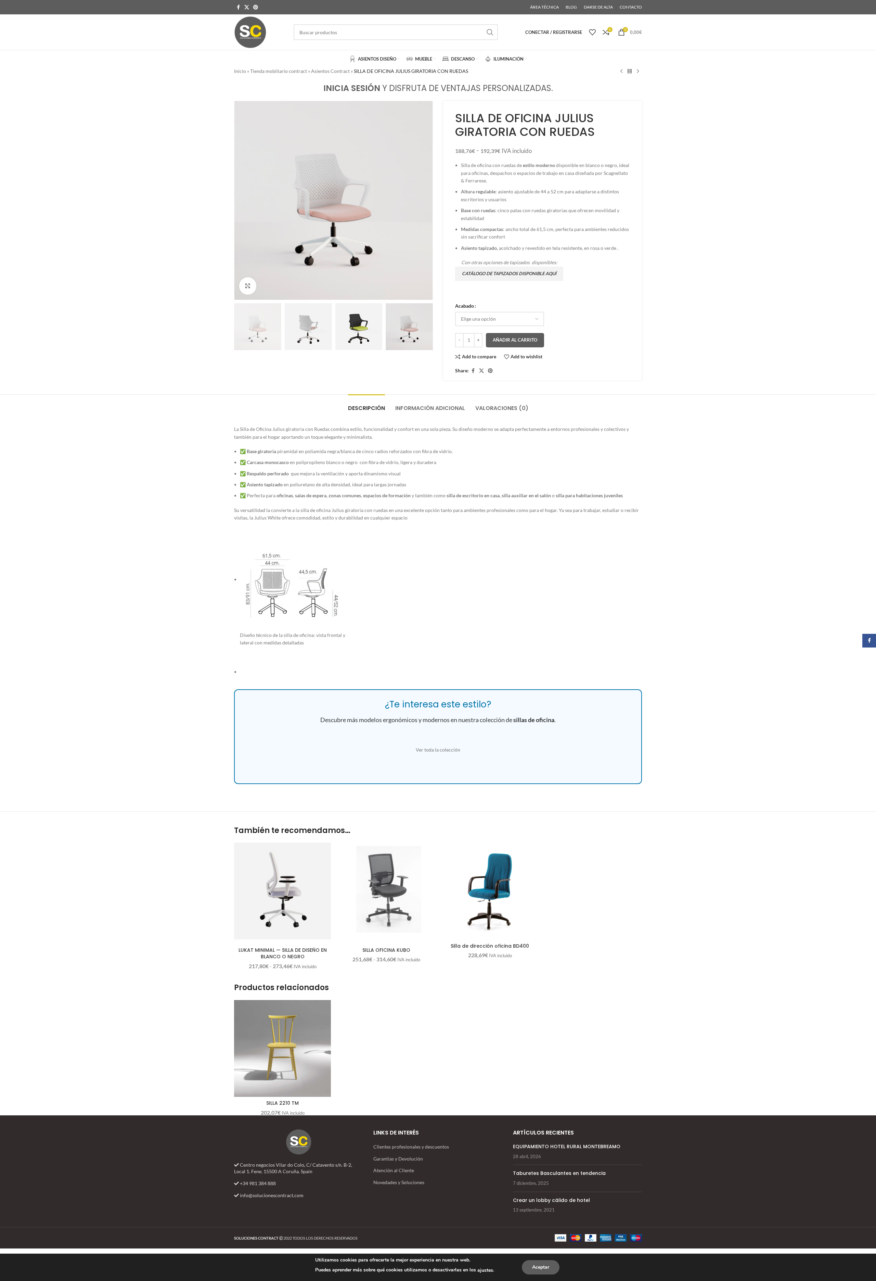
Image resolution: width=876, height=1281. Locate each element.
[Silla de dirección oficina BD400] (489, 891)
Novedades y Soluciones (398, 1182)
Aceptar (540, 1267)
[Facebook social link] (238, 7)
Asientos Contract (330, 71)
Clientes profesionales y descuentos (411, 1147)
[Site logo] (250, 32)
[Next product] (638, 71)
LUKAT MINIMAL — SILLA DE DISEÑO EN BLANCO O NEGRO (283, 953)
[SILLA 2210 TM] (282, 1048)
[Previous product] (621, 71)
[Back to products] (630, 71)
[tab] (366, 404)
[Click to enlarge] (247, 285)
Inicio (240, 71)
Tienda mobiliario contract (278, 71)
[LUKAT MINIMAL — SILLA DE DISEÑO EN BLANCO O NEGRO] (282, 891)
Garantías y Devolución (398, 1159)
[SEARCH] (490, 32)
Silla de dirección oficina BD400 (490, 946)
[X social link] (246, 7)
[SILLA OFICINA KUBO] (386, 891)
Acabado (464, 306)
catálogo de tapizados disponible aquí (509, 273)
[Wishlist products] (592, 32)
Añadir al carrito (515, 340)
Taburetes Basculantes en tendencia (559, 1173)
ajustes (485, 1270)
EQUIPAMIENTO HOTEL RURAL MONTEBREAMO (566, 1146)
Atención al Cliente (393, 1170)
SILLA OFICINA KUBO (386, 950)
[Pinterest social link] (255, 7)
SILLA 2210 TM (282, 1103)
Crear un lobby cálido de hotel (551, 1200)
